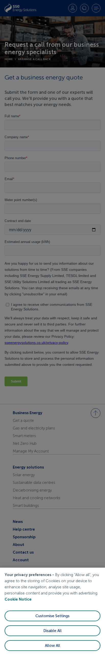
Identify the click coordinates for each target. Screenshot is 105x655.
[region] (52, 611)
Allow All (52, 645)
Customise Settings (52, 616)
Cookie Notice (18, 599)
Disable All (52, 630)
